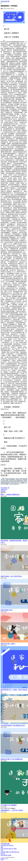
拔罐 (7, 852)
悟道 (2, 848)
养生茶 (5, 855)
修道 (15, 848)
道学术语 (5, 848)
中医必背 (3, 852)
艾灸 (10, 852)
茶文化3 (11, 845)
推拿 (13, 852)
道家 (4, 845)
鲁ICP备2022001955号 (4, 858)
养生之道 (16, 852)
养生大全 (11, 848)
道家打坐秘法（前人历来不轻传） (12, 576)
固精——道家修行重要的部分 (10, 494)
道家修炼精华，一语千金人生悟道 (12, 810)
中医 (7, 845)
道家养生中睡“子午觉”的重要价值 (12, 759)
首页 (2, 845)
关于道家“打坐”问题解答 (9, 805)
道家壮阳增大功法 (6, 610)
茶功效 (9, 855)
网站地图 (2, 859)
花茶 (2, 855)
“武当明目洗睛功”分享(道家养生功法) (13, 725)
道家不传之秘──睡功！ (8, 644)
